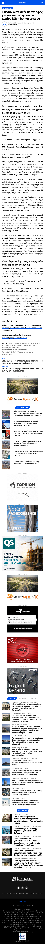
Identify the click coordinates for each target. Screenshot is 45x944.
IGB (20, 78)
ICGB (30, 343)
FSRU (25, 343)
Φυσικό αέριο (8, 354)
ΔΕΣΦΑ (32, 345)
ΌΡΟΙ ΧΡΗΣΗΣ (6, 893)
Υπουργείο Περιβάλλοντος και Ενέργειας (18, 353)
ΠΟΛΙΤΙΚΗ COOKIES (37, 893)
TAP (4, 345)
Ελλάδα (5, 347)
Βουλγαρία (18, 345)
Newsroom (13, 24)
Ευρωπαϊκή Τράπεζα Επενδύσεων (15, 349)
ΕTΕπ (4, 147)
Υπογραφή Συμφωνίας (11, 351)
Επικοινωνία (22, 901)
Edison (18, 343)
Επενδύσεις (14, 347)
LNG (39, 343)
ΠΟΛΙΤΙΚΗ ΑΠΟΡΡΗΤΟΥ (21, 893)
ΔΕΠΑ (26, 345)
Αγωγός (10, 345)
